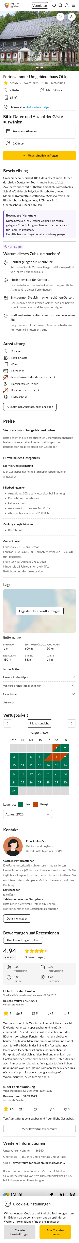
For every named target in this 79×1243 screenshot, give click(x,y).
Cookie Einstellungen (19, 1232)
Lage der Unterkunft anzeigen (39, 611)
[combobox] (5, 814)
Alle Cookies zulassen (55, 1232)
